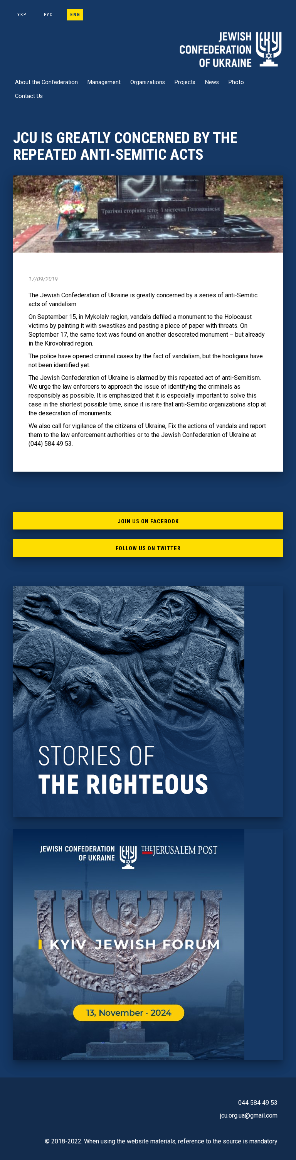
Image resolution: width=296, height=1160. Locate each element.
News (212, 82)
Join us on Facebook (148, 521)
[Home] (231, 49)
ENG (75, 14)
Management (104, 82)
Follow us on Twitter (148, 548)
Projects (185, 82)
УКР (21, 14)
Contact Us (29, 96)
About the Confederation (46, 82)
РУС (48, 14)
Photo (236, 82)
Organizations (147, 82)
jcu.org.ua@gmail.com (249, 1115)
